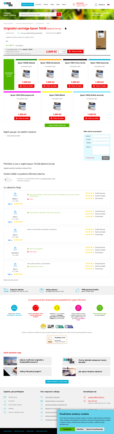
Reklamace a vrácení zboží (53, 408)
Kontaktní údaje (92, 409)
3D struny (38, 4)
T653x (48, 23)
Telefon (88, 143)
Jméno (88, 136)
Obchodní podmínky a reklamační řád (56, 405)
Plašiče (64, 4)
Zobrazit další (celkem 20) (57, 125)
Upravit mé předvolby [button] (94, 429)
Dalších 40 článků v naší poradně (57, 381)
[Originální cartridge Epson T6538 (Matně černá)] (101, 49)
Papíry (52, 4)
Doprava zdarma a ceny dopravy (54, 401)
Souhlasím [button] (67, 429)
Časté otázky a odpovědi (52, 397)
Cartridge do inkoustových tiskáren (24, 23)
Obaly (58, 4)
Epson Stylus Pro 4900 (13, 135)
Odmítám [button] (80, 429)
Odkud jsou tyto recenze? (11, 280)
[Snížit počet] (65, 52)
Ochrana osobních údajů (52, 412)
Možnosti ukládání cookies (53, 416)
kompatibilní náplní (12, 49)
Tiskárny (45, 4)
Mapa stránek (7, 431)
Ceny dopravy (19, 45)
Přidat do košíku (76, 51)
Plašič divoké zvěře (41, 431)
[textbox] (38, 14)
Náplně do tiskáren (27, 4)
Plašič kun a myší (19, 431)
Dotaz (88, 147)
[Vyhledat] (59, 14)
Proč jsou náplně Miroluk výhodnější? (31, 33)
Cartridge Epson (40, 23)
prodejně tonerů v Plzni (48, 178)
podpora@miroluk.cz (96, 397)
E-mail (88, 139)
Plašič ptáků (30, 431)
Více (7, 41)
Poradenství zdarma (51, 420)
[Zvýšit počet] (65, 50)
